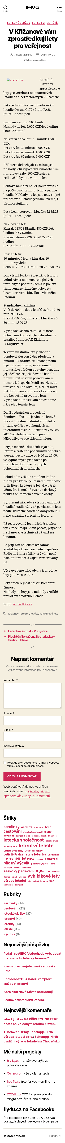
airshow (38, 827)
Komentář (10, 680)
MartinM (28, 54)
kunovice (52, 836)
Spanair (6, 877)
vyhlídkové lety (49, 613)
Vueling (22, 877)
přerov (17, 868)
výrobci (9, 934)
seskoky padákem (18, 871)
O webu (50, 1024)
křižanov (13, 613)
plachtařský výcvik (39, 864)
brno (48, 827)
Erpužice (28, 836)
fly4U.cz (32, 7)
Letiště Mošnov (33, 850)
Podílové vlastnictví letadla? (24, 1000)
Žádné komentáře (35, 60)
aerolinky (11, 827)
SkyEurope (42, 871)
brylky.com (14, 1060)
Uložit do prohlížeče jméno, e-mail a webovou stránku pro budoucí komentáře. (33, 764)
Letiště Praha (13, 854)
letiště (52, 22)
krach (43, 836)
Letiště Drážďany (13, 850)
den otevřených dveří (32, 832)
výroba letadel (14, 881)
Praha (52, 864)
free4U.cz (13, 1081)
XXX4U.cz (14, 1094)
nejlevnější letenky (19, 858)
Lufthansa (53, 854)
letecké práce (51, 841)
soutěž (55, 871)
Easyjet (19, 836)
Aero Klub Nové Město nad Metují (28, 992)
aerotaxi (26, 827)
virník (14, 877)
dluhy (47, 831)
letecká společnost (23, 840)
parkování (51, 858)
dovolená (8, 835)
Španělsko (8, 885)
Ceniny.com (15, 1073)
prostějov (7, 868)
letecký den (10, 846)
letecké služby (18, 22)
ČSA (51, 880)
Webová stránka (13, 746)
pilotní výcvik (16, 862)
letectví (38, 22)
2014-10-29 (48, 54)
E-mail (8, 729)
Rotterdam (26, 868)
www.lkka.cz (22, 604)
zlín (29, 881)
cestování (12, 831)
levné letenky (35, 854)
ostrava (39, 859)
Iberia (36, 836)
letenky (9, 924)
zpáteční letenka (40, 881)
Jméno (8, 713)
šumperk (19, 885)
